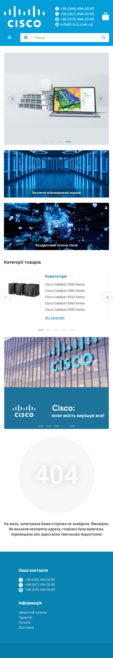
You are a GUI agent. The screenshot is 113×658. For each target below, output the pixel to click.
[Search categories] (26, 37)
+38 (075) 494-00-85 (40, 590)
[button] (12, 98)
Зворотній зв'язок (33, 612)
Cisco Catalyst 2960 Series (65, 291)
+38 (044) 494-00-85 (40, 580)
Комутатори (55, 276)
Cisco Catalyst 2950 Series (65, 284)
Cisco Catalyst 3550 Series (65, 297)
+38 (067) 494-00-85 (40, 585)
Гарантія (25, 617)
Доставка (26, 627)
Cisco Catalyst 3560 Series (65, 303)
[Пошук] (103, 37)
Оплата (24, 622)
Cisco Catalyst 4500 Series (65, 310)
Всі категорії (54, 318)
